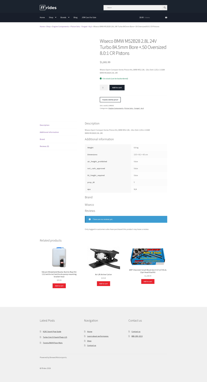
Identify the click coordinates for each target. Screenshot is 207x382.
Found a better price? (110, 100)
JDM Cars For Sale (89, 17)
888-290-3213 (137, 336)
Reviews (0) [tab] (44, 146)
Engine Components (60, 26)
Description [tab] (44, 125)
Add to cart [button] (59, 286)
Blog (76, 17)
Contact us (91, 345)
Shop (51, 17)
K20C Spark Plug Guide (52, 331)
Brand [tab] (42, 139)
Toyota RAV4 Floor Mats (53, 343)
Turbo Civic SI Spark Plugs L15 (55, 337)
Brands (63, 17)
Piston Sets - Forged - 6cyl (81, 26)
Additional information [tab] (49, 132)
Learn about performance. (98, 336)
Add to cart (117, 87)
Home (42, 17)
